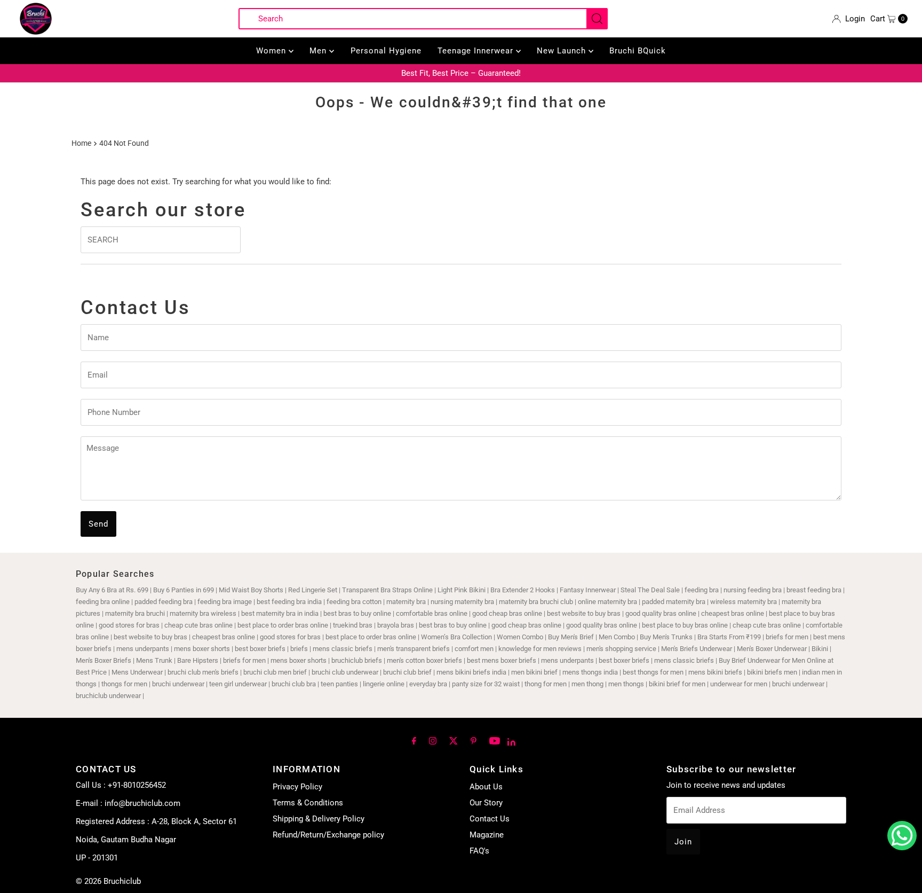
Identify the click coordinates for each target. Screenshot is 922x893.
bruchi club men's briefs (203, 672)
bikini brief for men (677, 684)
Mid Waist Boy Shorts (251, 590)
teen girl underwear (238, 684)
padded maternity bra (673, 602)
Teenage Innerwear (477, 51)
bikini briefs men (772, 672)
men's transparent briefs (413, 649)
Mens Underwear (137, 672)
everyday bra (428, 684)
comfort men (474, 649)
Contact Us (490, 819)
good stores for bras (129, 625)
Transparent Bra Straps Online (387, 590)
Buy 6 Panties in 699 (183, 590)
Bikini (821, 649)
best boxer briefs (260, 649)
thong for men (545, 684)
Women (272, 51)
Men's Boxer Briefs (103, 660)
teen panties (339, 684)
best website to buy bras (584, 613)
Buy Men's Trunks (666, 637)
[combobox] (423, 18)
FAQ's (479, 851)
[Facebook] (414, 740)
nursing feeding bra (753, 590)
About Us (486, 787)
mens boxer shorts (202, 649)
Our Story (486, 803)
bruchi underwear (178, 684)
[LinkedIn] (511, 741)
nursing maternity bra (462, 602)
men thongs (626, 684)
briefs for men (787, 637)
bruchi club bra (294, 684)
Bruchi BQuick (637, 51)
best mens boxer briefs (501, 660)
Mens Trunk (154, 660)
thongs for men (124, 684)
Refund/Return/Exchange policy (328, 835)
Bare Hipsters (197, 660)
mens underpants (142, 649)
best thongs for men (653, 672)
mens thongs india (590, 672)
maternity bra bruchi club (536, 602)
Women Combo (520, 637)
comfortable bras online (431, 613)
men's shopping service (621, 649)
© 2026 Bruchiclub (108, 881)
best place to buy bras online (685, 625)
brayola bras (395, 625)
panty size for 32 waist (486, 684)
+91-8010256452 (137, 785)
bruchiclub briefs (356, 660)
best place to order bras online (282, 625)
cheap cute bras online (198, 625)
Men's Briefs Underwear (696, 649)
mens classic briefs (342, 649)
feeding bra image (224, 602)
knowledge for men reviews (540, 649)
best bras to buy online (357, 613)
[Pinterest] (473, 740)
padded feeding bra (163, 602)
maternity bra (406, 602)
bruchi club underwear (346, 672)
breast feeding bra (813, 590)
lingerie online (383, 684)
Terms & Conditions (308, 803)
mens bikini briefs (715, 672)
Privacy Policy (297, 787)
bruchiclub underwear (108, 696)
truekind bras (352, 625)
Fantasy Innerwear (588, 590)
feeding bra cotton (354, 602)
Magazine (487, 835)
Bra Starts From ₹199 (729, 637)
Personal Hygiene (386, 51)
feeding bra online (103, 602)
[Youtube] (494, 740)
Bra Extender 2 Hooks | (525, 590)
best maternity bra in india (280, 613)
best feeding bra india (289, 602)
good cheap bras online (507, 613)
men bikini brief (534, 672)
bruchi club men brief (275, 672)
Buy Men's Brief (571, 637)
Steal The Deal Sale (650, 590)
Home (81, 143)
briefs (299, 649)
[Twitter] (453, 740)
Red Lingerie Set (312, 590)
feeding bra (702, 590)
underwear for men (738, 684)
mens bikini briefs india (471, 672)
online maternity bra (607, 602)
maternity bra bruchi (135, 613)
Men (319, 51)
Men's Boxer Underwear (772, 649)
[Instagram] (432, 740)
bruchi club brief (407, 672)
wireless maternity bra (743, 602)
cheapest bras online (732, 613)
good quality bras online (660, 613)
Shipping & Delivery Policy (318, 819)
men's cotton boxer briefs (425, 660)
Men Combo (617, 637)
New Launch (563, 51)
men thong (587, 684)
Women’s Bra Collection (456, 637)
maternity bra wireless (203, 613)
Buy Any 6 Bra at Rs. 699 (112, 590)
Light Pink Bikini (462, 590)
